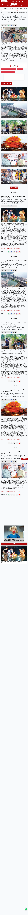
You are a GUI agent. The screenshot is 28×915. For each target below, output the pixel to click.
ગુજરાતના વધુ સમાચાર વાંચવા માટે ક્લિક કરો (10, 248)
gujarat (6, 10)
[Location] (22, 1)
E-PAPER (5, 1)
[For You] (16, 1)
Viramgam (13, 68)
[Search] (25, 1)
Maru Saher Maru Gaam (17, 8)
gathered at (20, 68)
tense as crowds (10, 71)
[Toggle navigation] (2, 4)
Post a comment (14, 187)
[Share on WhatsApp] (25, 909)
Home (2, 10)
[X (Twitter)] (13, 25)
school (3, 71)
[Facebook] (11, 25)
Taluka (9, 8)
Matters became (5, 68)
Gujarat (5, 8)
